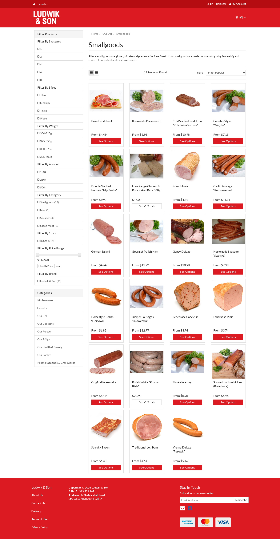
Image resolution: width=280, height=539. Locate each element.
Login (210, 3)
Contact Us (38, 503)
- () (241, 17)
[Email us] (182, 508)
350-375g (46, 149)
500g (43, 187)
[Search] (34, 4)
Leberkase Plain (223, 317)
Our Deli (42, 315)
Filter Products (47, 34)
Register (221, 3)
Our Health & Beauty (49, 347)
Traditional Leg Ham (145, 447)
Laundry (42, 308)
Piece (43, 118)
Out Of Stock (147, 206)
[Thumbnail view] (91, 72)
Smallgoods (49, 202)
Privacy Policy (39, 527)
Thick (43, 110)
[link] (190, 508)
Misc (44, 210)
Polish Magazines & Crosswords (56, 362)
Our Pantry (44, 354)
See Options (106, 141)
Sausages (47, 217)
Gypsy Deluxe (181, 251)
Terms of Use (39, 519)
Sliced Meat (49, 225)
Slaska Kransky (182, 382)
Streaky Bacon (100, 447)
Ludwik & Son (50, 281)
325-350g (46, 141)
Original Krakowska (103, 382)
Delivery (36, 511)
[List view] (96, 72)
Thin (43, 95)
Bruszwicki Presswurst (146, 121)
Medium (45, 102)
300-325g (46, 133)
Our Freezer (44, 331)
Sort (200, 72)
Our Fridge (43, 339)
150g (43, 171)
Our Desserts (45, 323)
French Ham (180, 186)
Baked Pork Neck (102, 121)
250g (43, 179)
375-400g (46, 156)
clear (58, 265)
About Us (37, 495)
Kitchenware (45, 300)
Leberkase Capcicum (185, 317)
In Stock (47, 240)
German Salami (100, 251)
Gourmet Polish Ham (145, 251)
